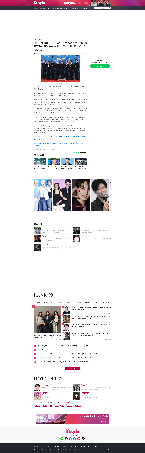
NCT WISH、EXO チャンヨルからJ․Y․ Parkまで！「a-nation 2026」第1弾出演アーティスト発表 (81, 167)
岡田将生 (67, 402)
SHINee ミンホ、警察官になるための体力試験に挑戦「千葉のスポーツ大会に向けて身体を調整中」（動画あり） (91, 334)
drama (59, 8)
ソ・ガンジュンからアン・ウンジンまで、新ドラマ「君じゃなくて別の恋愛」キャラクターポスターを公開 (91, 317)
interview (84, 8)
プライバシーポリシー (73, 449)
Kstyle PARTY (78, 405)
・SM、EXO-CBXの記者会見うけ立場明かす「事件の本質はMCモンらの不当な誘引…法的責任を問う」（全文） (60, 144)
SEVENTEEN (37, 405)
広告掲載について (43, 449)
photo (77, 8)
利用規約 (58, 449)
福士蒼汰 (51, 402)
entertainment (45, 8)
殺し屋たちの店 (59, 402)
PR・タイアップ (105, 446)
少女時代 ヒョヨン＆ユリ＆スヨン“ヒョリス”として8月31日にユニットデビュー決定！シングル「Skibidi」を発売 (47, 336)
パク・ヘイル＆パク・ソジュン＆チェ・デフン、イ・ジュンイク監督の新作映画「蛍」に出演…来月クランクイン (67, 358)
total (38, 302)
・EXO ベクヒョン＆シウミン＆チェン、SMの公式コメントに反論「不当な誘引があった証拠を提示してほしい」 (60, 138)
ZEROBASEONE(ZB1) (101, 402)
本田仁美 (57, 405)
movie (65, 8)
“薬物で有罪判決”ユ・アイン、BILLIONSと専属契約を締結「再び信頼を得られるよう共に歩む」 (63, 346)
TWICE (62, 405)
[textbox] (102, 8)
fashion (71, 8)
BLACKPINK (37, 402)
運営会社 (35, 449)
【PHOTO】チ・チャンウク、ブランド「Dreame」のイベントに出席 (55, 350)
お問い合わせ (52, 449)
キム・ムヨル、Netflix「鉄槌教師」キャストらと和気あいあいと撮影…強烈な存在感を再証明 (91, 309)
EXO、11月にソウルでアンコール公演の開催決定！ (40, 167)
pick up (36, 8)
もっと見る (72, 368)
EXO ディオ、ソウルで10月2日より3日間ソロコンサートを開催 (67, 167)
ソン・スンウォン (83, 402)
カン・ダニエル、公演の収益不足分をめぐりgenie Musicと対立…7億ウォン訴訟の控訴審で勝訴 (63, 362)
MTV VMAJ (44, 402)
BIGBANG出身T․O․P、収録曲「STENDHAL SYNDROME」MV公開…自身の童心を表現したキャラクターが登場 (67, 354)
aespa (51, 405)
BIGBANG (92, 402)
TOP (35, 39)
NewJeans (45, 405)
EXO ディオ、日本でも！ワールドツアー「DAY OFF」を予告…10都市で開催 (54, 167)
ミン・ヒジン (69, 405)
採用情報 (64, 449)
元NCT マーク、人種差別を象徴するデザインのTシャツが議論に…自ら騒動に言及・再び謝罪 (91, 326)
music (54, 8)
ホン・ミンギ (74, 402)
